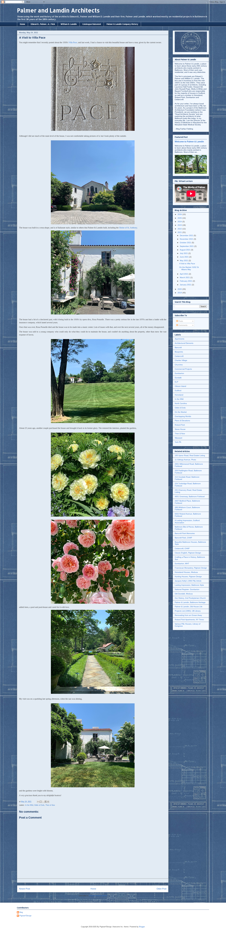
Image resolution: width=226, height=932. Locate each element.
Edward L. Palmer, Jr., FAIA (43, 24)
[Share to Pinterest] (48, 801)
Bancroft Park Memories (185, 533)
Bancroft (178, 347)
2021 (180, 232)
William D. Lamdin (69, 24)
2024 (180, 222)
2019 (180, 293)
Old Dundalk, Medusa (184, 594)
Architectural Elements (184, 343)
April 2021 (184, 274)
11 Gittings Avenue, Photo (185, 460)
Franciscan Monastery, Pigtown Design (191, 568)
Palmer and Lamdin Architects (58, 10)
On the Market (181, 412)
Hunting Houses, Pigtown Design (188, 576)
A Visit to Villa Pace (187, 263)
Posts (180, 321)
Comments (182, 325)
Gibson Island (180, 386)
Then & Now (50, 805)
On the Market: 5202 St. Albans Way (189, 268)
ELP (176, 382)
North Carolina (181, 403)
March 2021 (185, 277)
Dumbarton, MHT (182, 563)
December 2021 (187, 235)
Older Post (161, 889)
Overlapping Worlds (183, 416)
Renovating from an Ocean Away (188, 615)
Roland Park (180, 425)
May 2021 (184, 260)
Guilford (178, 390)
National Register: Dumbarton (187, 589)
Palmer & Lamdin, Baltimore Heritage (190, 602)
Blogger (142, 927)
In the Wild (29, 805)
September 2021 (187, 246)
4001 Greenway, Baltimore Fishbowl (190, 496)
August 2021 (185, 250)
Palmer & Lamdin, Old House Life (188, 607)
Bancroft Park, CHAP (183, 538)
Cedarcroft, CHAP (182, 548)
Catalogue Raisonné (91, 24)
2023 (180, 225)
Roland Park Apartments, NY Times (189, 619)
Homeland (179, 395)
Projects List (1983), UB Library (188, 611)
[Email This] (38, 801)
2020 (180, 289)
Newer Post (24, 889)
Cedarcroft (179, 356)
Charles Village (181, 360)
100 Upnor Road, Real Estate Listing (190, 455)
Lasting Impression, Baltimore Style (189, 585)
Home (22, 24)
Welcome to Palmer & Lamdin (189, 141)
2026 (180, 214)
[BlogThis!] (40, 801)
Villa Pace (73, 42)
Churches (179, 365)
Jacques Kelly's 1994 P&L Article (188, 581)
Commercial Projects (183, 369)
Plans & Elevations (182, 420)
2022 (180, 229)
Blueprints (179, 352)
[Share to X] (43, 801)
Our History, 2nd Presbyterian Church (190, 598)
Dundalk (178, 378)
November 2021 (187, 239)
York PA (178, 442)
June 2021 (184, 257)
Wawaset (178, 438)
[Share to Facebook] (45, 801)
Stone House (180, 429)
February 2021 (186, 281)
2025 (180, 218)
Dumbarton (179, 373)
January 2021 (186, 285)
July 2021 (184, 253)
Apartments (179, 339)
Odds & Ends (39, 805)
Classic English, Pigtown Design (188, 553)
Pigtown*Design (25, 916)
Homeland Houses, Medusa (186, 572)
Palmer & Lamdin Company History (122, 24)
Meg (21, 912)
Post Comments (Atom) (98, 896)
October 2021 (186, 242)
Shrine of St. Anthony (128, 228)
